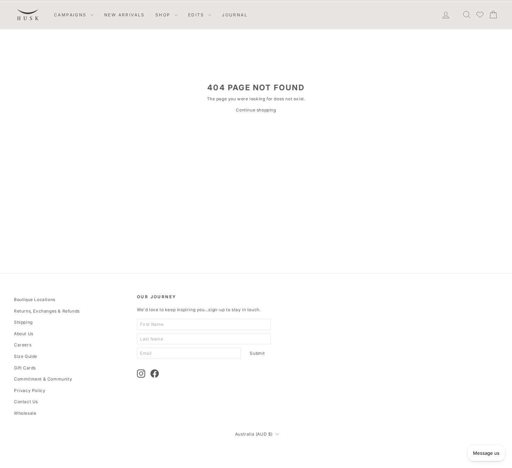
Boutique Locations (34, 299)
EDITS (197, 14)
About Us (23, 333)
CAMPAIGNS (71, 14)
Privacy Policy (29, 390)
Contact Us (26, 401)
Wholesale (25, 413)
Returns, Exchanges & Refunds (47, 311)
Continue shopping (256, 110)
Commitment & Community (43, 379)
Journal (235, 14)
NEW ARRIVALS (124, 14)
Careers (22, 344)
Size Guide (25, 356)
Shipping (23, 322)
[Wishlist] (480, 14)
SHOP (163, 14)
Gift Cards (25, 367)
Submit (257, 353)
